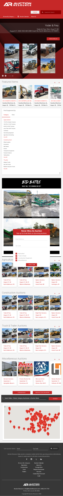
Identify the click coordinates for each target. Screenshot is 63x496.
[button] (3, 76)
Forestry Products (8, 153)
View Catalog (53, 38)
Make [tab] (13, 115)
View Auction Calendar (42, 392)
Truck (24, 469)
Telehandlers (7, 155)
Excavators (6, 144)
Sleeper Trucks (7, 162)
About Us (33, 16)
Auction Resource (19, 488)
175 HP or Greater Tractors (10, 122)
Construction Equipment (20, 258)
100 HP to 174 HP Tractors (10, 124)
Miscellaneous (20, 260)
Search (55, 398)
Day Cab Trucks (7, 164)
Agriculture (20, 253)
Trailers (24, 471)
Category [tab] (6, 115)
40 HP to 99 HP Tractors (9, 126)
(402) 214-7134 (45, 488)
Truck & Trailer (20, 256)
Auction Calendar (39, 463)
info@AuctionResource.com (32, 488)
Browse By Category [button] (8, 16)
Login (38, 476)
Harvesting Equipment (9, 132)
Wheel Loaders (7, 142)
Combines (6, 130)
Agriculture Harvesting (9, 135)
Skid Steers (6, 146)
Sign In (35, 12)
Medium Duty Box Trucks (9, 166)
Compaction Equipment (9, 150)
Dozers (5, 148)
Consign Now (21, 392)
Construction (8, 140)
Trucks (6, 160)
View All (5, 137)
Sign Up (30, 264)
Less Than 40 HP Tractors (9, 128)
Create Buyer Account (39, 473)
